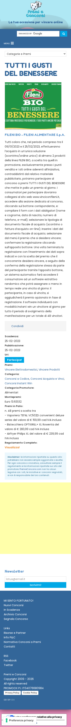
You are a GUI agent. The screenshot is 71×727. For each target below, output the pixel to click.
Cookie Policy (30, 692)
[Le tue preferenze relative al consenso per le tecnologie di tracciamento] (20, 720)
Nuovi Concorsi (13, 605)
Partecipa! (14, 360)
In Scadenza (12, 610)
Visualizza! (12, 447)
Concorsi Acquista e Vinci (47, 379)
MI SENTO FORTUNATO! (18, 601)
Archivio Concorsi (15, 614)
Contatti (9, 646)
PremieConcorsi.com (30, 469)
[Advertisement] (35, 518)
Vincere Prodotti (49, 370)
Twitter (8, 665)
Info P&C (9, 637)
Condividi (17, 326)
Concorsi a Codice (17, 379)
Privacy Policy (12, 692)
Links (7, 628)
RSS (6, 656)
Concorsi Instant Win (18, 383)
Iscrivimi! (35, 585)
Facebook (10, 660)
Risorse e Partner (15, 633)
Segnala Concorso (16, 619)
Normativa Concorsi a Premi (22, 642)
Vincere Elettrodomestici (21, 370)
